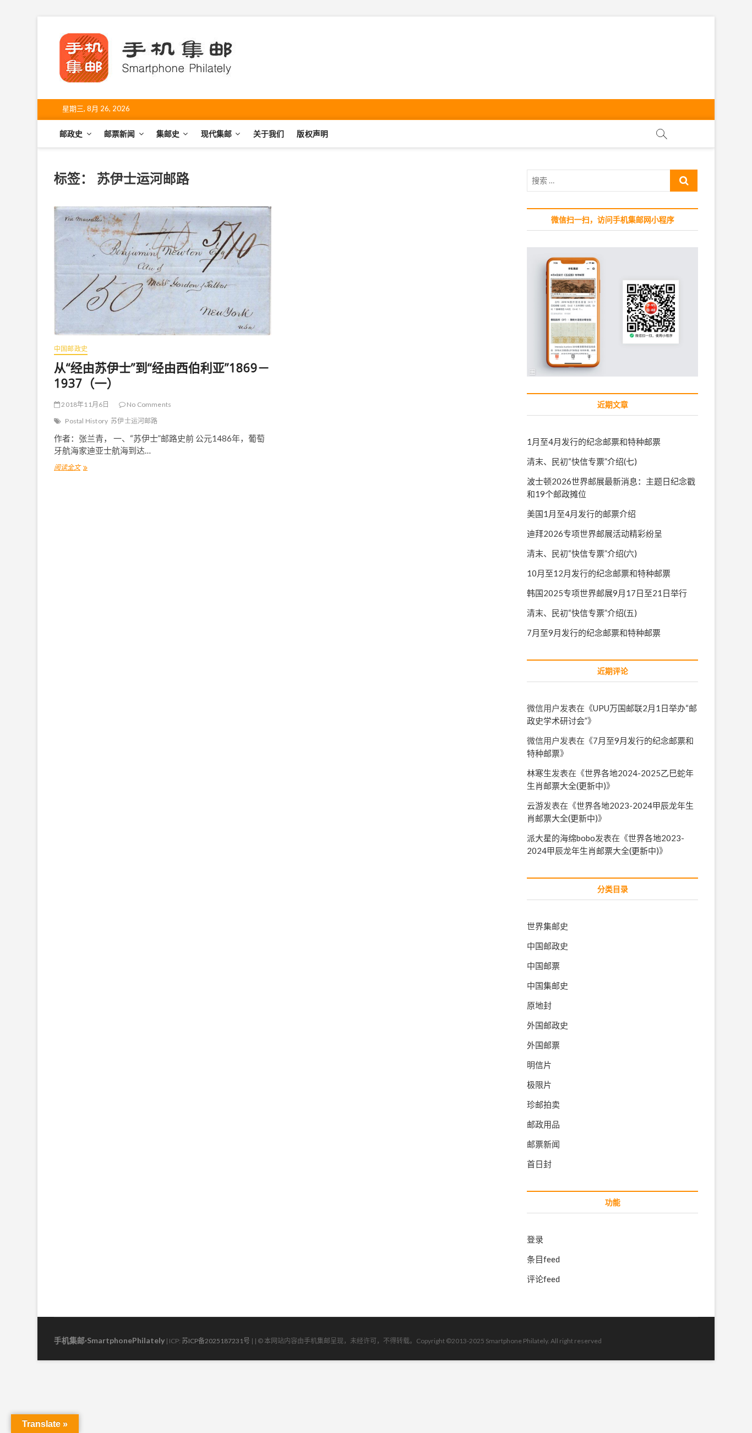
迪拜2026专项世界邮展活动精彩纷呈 (594, 533)
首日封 (539, 1164)
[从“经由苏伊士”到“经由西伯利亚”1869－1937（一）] (162, 270)
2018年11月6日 (84, 404)
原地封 (539, 1005)
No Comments (148, 404)
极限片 (539, 1084)
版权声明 (312, 133)
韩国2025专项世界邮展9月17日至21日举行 (607, 593)
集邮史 (168, 133)
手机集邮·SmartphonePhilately (109, 1340)
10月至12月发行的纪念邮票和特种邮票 (599, 573)
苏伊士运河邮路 (134, 421)
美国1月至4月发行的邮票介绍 (581, 514)
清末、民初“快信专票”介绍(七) (582, 461)
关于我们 (269, 133)
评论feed (543, 1279)
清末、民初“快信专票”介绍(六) (582, 553)
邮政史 (71, 133)
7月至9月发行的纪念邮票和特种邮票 (594, 633)
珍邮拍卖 (543, 1104)
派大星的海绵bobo (561, 838)
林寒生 (539, 773)
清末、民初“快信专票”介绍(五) (582, 613)
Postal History (86, 421)
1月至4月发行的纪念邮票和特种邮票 (594, 441)
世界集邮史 (547, 926)
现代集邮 (216, 133)
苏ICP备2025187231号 (216, 1341)
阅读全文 (70, 468)
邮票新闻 (119, 133)
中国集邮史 (547, 985)
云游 (535, 805)
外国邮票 (543, 1045)
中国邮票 (543, 966)
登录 (535, 1239)
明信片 (539, 1065)
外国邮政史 (547, 1025)
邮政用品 (543, 1124)
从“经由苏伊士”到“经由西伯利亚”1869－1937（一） (162, 375)
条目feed (543, 1259)
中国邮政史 (71, 349)
